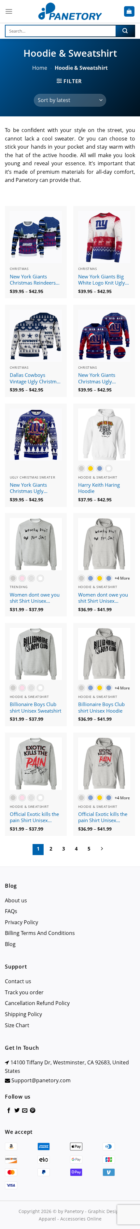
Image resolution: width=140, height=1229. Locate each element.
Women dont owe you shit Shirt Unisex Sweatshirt (35, 598)
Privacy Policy (21, 922)
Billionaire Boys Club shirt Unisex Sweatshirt (35, 707)
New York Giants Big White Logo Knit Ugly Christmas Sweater (101, 280)
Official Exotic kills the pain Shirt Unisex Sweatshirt (34, 817)
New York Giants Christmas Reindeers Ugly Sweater (33, 280)
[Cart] (129, 11)
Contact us (18, 981)
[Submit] (125, 31)
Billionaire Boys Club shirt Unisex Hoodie (101, 707)
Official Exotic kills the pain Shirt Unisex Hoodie (102, 817)
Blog (10, 944)
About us (16, 900)
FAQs (11, 911)
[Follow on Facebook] (8, 1111)
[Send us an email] (24, 1111)
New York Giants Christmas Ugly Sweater (28, 488)
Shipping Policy (23, 1014)
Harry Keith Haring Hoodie (99, 488)
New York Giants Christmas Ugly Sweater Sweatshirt (99, 378)
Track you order (24, 992)
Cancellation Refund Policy (37, 1003)
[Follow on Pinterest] (32, 1111)
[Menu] (9, 11)
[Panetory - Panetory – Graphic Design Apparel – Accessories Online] (70, 11)
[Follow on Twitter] (17, 1111)
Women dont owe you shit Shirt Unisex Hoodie (103, 598)
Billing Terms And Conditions (40, 933)
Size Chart (17, 1025)
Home (39, 67)
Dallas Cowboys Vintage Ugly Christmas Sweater (36, 378)
